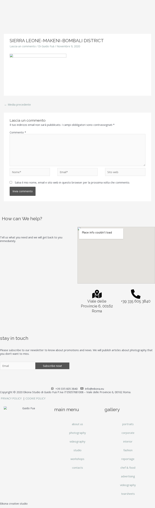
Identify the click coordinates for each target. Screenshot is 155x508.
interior (128, 441)
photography (77, 433)
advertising (128, 476)
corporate (128, 433)
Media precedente (17, 104)
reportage (127, 459)
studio (77, 450)
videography (77, 441)
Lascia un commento (23, 46)
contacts (77, 467)
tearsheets (128, 494)
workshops (77, 459)
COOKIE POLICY (35, 398)
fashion (128, 450)
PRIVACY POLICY (11, 398)
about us (77, 424)
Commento (18, 132)
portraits (128, 424)
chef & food (127, 467)
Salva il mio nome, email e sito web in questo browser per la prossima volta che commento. (72, 182)
